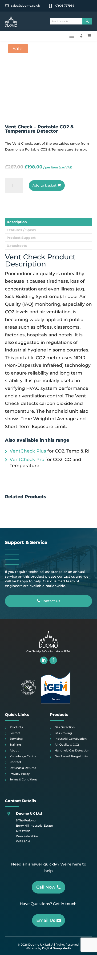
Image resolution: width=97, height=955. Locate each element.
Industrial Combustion (71, 738)
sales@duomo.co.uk (25, 5)
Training (15, 744)
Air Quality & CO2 (67, 744)
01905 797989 (64, 5)
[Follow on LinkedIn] (44, 660)
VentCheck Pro (27, 459)
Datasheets (17, 246)
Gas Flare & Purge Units (71, 756)
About (14, 750)
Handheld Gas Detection (72, 750)
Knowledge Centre (23, 756)
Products (16, 727)
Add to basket (44, 185)
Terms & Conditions (23, 779)
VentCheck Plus (28, 451)
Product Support (21, 238)
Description (17, 222)
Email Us (45, 920)
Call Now (45, 887)
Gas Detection (65, 727)
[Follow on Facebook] (53, 660)
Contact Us (50, 601)
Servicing (16, 738)
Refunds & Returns (23, 768)
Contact (15, 762)
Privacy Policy (20, 773)
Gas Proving (63, 733)
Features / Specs (21, 230)
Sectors (15, 733)
